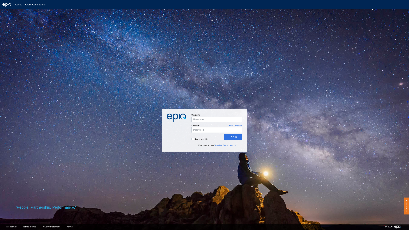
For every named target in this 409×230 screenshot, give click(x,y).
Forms (69, 226)
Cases (18, 4)
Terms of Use (29, 226)
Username (195, 115)
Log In (233, 137)
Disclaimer (11, 226)
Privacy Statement (51, 226)
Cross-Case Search (35, 4)
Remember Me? (201, 139)
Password (195, 125)
